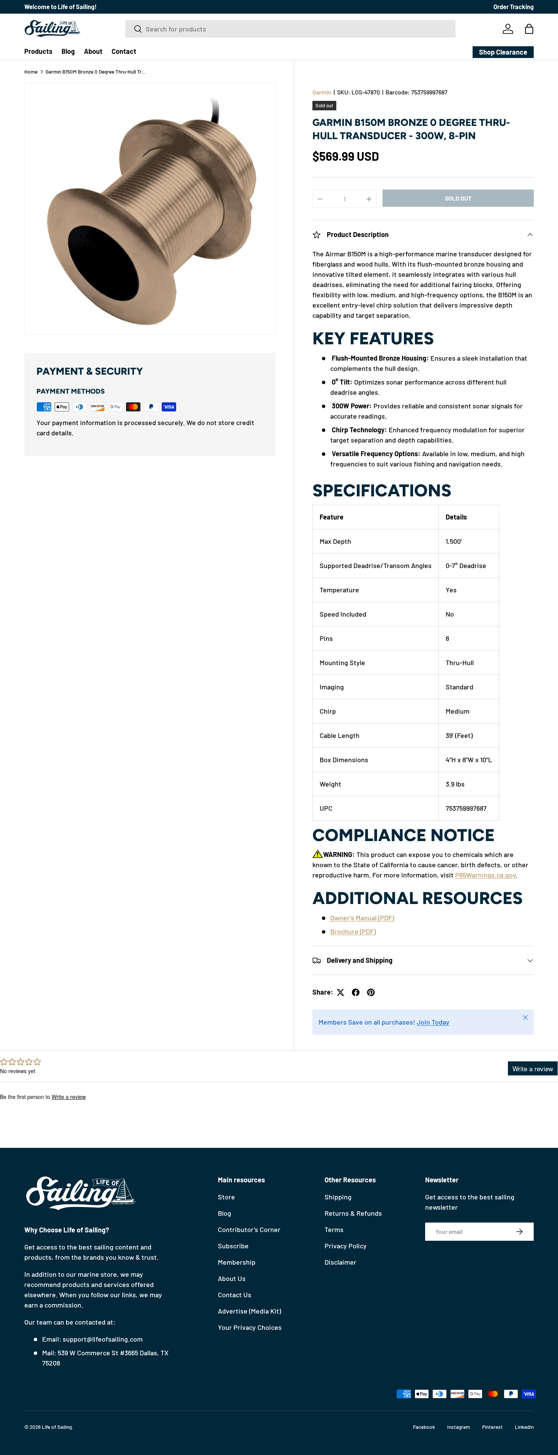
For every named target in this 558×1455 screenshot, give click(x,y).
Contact (124, 51)
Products (38, 51)
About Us (232, 1278)
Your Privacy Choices (250, 1327)
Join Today (433, 1022)
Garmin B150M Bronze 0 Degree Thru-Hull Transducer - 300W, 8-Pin (97, 71)
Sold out (458, 198)
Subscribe (233, 1246)
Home (31, 71)
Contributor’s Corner (249, 1229)
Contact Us (234, 1294)
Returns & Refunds (353, 1213)
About (93, 51)
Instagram (458, 1427)
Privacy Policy (346, 1246)
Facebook (424, 1427)
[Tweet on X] (340, 992)
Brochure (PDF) (353, 931)
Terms (334, 1229)
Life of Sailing (57, 1427)
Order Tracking (513, 6)
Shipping (338, 1197)
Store (226, 1197)
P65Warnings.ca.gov (485, 875)
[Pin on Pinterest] (370, 992)
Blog (68, 51)
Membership (236, 1262)
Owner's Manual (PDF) (362, 917)
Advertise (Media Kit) (249, 1311)
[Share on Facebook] (355, 992)
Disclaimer (340, 1262)
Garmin (321, 92)
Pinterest (492, 1427)
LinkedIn (524, 1427)
